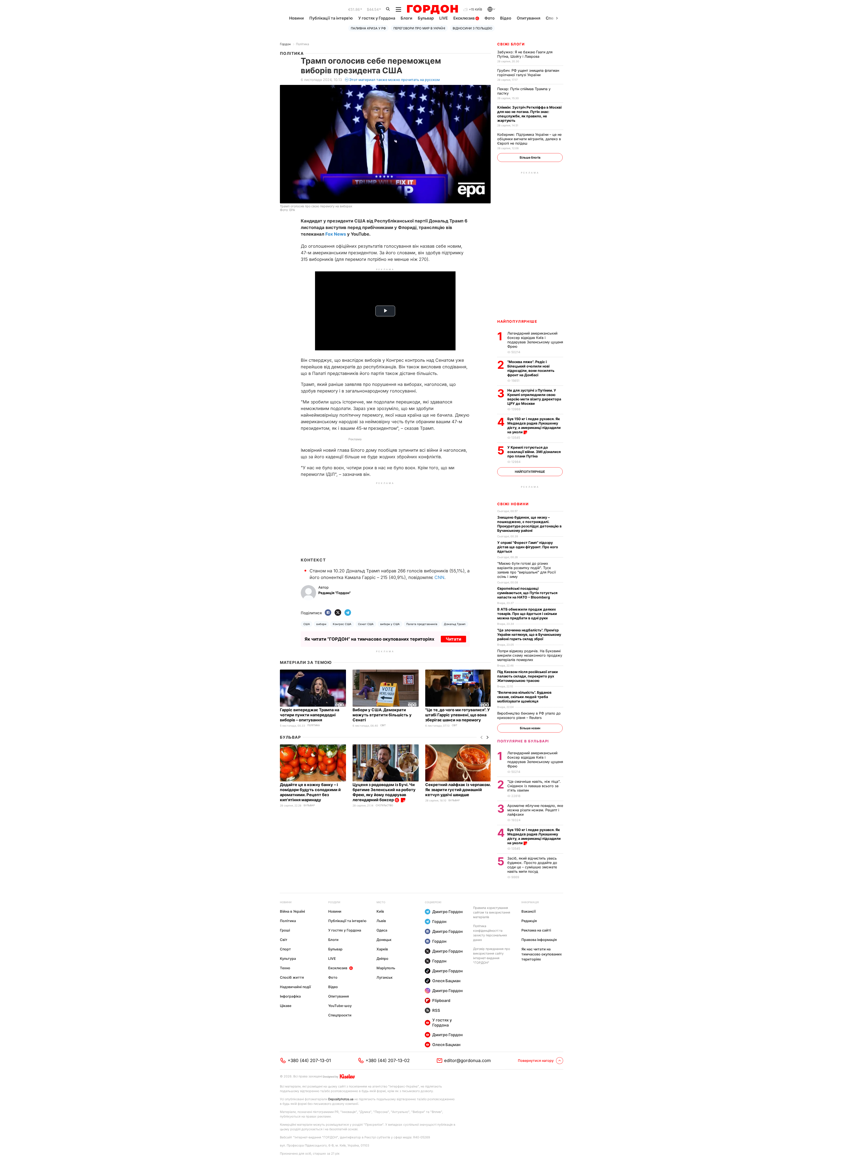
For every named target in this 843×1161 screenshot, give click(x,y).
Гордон (285, 44)
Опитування (528, 18)
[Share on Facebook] (328, 612)
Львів (381, 921)
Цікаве (285, 1005)
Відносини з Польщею (472, 28)
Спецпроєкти (339, 1015)
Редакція (529, 921)
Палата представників (422, 624)
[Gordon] (432, 9)
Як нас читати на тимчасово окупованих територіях (541, 954)
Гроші (285, 930)
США (306, 624)
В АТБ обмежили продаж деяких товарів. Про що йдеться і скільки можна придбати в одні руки (527, 613)
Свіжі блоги (511, 44)
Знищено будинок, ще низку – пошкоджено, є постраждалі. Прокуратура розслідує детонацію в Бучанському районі (529, 524)
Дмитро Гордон (447, 911)
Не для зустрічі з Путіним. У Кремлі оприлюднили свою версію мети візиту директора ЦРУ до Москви (534, 397)
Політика (302, 44)
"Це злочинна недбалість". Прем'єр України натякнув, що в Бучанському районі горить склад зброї (529, 634)
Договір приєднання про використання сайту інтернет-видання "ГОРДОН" (491, 955)
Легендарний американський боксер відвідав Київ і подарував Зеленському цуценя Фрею (535, 340)
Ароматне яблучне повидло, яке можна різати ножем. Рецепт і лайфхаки (535, 810)
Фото (490, 18)
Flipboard (441, 1000)
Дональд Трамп (454, 624)
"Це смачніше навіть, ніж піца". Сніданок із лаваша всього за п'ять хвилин (534, 785)
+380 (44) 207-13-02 (388, 1060)
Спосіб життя (292, 977)
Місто (380, 902)
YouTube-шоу (340, 1005)
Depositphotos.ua (340, 1099)
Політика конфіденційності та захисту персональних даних (490, 933)
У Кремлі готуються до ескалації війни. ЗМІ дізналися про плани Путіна (534, 451)
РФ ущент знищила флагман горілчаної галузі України (528, 72)
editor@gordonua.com (467, 1060)
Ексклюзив (464, 18)
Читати (453, 639)
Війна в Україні (292, 911)
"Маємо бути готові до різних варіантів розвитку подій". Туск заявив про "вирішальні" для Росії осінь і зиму (526, 570)
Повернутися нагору (536, 1060)
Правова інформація (539, 939)
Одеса (381, 930)
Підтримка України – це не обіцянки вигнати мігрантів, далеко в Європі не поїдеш (529, 138)
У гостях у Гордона (376, 18)
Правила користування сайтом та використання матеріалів (491, 912)
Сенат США (366, 624)
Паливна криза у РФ (368, 28)
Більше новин (530, 728)
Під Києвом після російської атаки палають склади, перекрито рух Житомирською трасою (527, 676)
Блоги (406, 18)
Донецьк (383, 939)
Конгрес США (342, 624)
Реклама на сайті (536, 930)
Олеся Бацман (446, 980)
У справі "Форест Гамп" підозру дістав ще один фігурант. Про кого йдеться (527, 547)
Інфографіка (290, 996)
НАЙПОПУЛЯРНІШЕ (517, 321)
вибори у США (390, 624)
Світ (383, 725)
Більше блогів (530, 157)
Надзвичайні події (295, 987)
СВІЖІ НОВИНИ (513, 504)
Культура (288, 958)
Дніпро (382, 958)
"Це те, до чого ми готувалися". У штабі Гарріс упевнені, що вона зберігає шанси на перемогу (457, 715)
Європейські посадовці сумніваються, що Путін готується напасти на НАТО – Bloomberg (527, 592)
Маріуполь (385, 968)
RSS (436, 1010)
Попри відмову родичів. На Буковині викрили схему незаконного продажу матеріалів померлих (529, 655)
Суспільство (384, 805)
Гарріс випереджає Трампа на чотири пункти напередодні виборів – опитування (309, 715)
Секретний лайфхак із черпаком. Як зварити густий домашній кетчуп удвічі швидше (458, 789)
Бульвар (426, 18)
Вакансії (528, 911)
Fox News (335, 234)
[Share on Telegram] (347, 612)
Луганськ (384, 977)
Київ (380, 911)
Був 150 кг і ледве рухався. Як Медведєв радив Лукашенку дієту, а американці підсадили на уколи (534, 425)
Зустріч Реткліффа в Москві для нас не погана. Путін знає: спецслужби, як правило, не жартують (529, 114)
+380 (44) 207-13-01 (309, 1060)
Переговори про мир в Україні (419, 28)
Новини (296, 18)
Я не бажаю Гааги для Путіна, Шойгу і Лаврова (525, 54)
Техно (285, 968)
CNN (439, 577)
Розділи (334, 902)
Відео (505, 18)
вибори (321, 624)
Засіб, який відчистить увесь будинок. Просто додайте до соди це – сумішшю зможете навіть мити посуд (532, 865)
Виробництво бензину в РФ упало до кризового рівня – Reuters (529, 715)
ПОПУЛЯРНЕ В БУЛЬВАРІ (523, 741)
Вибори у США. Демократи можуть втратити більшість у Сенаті (382, 715)
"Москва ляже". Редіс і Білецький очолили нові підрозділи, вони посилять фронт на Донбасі (530, 368)
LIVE (443, 18)
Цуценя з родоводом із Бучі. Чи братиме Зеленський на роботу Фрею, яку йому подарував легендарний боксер (384, 792)
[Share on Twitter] (338, 612)
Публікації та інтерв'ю (331, 18)
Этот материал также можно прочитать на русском (394, 80)
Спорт (285, 949)
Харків (382, 949)
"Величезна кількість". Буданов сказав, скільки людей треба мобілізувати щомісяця (524, 696)
